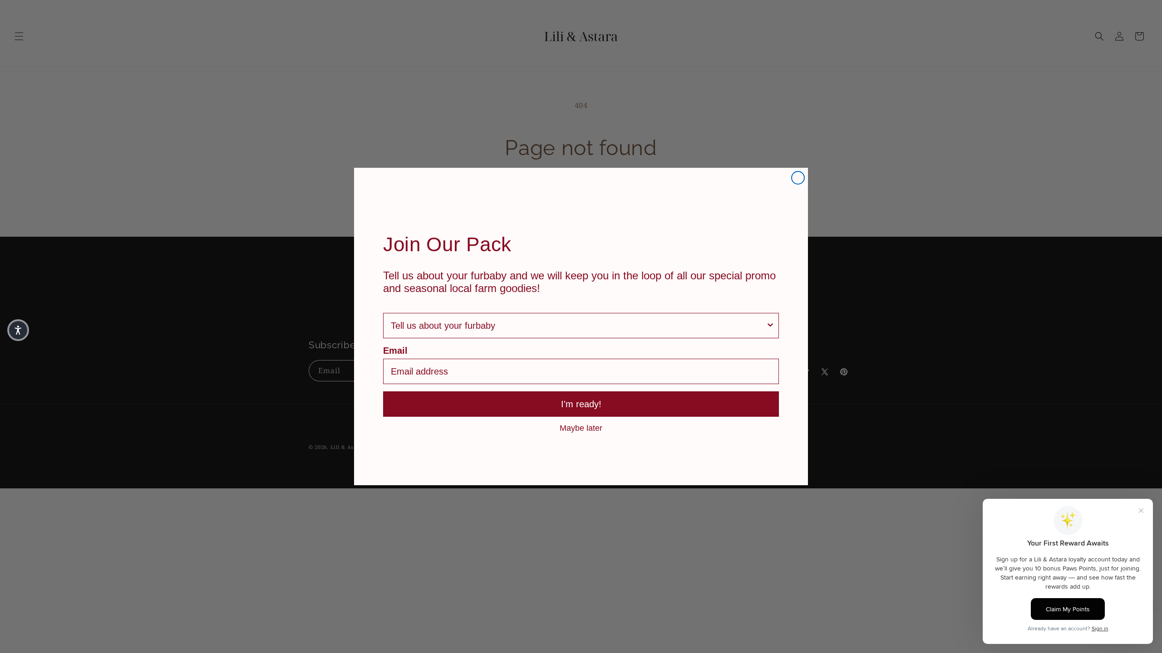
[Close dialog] (798, 177)
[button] (18, 330)
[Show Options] (770, 325)
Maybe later (581, 427)
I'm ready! (581, 404)
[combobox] (578, 325)
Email (395, 351)
